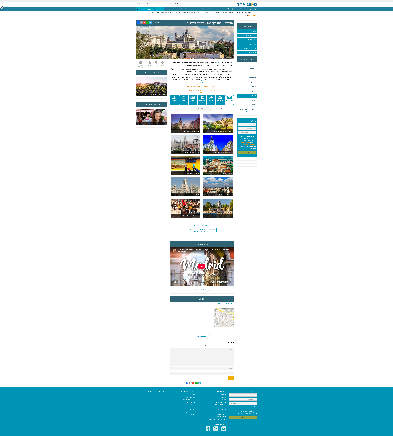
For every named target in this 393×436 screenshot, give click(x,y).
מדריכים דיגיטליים (242, 12)
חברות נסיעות (215, 12)
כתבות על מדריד (250, 35)
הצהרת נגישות (221, 414)
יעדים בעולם (252, 9)
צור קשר (223, 397)
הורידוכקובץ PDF (141, 66)
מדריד (254, 96)
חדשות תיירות (224, 12)
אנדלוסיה (253, 69)
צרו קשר (138, 3)
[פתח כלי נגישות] (1, 7)
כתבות (223, 108)
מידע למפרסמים (221, 402)
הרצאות (188, 9)
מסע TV (255, 12)
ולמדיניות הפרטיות (250, 145)
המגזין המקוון (190, 12)
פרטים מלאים (151, 124)
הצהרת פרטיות (221, 417)
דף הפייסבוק (182, 12)
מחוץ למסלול (174, 102)
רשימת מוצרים (221, 407)
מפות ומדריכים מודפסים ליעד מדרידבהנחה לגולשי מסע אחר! (201, 230)
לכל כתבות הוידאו (201, 289)
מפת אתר (223, 412)
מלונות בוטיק (198, 12)
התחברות (169, 3)
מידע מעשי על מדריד (202, 225)
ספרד (245, 15)
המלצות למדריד (251, 40)
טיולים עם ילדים (202, 102)
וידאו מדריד (252, 52)
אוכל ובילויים (192, 102)
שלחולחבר (156, 66)
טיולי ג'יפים (175, 12)
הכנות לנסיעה (232, 12)
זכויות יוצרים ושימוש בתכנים (217, 419)
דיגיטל (193, 414)
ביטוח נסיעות (155, 12)
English (223, 394)
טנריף (254, 87)
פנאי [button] (208, 9)
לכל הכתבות (201, 221)
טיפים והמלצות (190, 402)
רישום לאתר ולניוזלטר (146, 3)
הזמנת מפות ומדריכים (165, 12)
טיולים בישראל (239, 9)
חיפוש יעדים (159, 9)
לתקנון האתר (245, 142)
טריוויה (249, 12)
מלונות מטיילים (207, 12)
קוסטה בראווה (251, 105)
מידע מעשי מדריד (250, 31)
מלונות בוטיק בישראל (188, 399)
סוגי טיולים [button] (217, 9)
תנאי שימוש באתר (220, 404)
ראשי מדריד (247, 26)
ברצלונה (253, 73)
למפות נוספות (202, 336)
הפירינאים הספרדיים (249, 82)
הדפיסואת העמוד (162, 66)
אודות (224, 399)
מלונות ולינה (184, 102)
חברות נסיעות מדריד (249, 48)
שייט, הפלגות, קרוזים (188, 412)
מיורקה (253, 100)
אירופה (250, 15)
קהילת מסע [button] (228, 9)
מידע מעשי (202, 108)
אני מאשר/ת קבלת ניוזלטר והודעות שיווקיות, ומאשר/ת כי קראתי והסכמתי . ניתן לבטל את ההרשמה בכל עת (248, 143)
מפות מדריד (252, 44)
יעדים (193, 394)
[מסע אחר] (246, 4)
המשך (202, 80)
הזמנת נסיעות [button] (179, 9)
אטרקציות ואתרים (220, 102)
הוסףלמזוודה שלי (149, 66)
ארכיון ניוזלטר (222, 409)
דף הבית (254, 15)
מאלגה (254, 91)
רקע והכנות (229, 101)
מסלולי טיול (211, 102)
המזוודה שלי (157, 3)
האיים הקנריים (251, 78)
